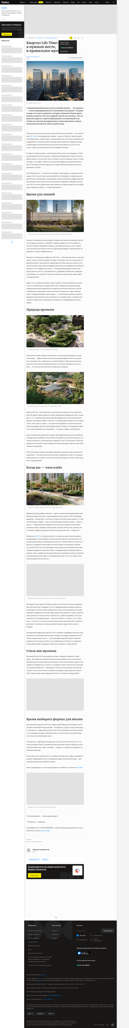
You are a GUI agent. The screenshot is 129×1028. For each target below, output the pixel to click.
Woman (84, 2)
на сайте (79, 767)
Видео (73, 2)
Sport (90, 2)
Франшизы (57, 2)
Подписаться (34, 887)
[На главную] (5, 2)
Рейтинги (48, 2)
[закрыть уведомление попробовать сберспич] (74, 43)
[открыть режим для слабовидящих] (71, 37)
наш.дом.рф (44, 830)
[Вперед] (86, 851)
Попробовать (64, 51)
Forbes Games (35, 2)
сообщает (69, 1014)
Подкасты (65, 2)
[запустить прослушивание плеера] (74, 37)
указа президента (42, 1020)
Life (78, 2)
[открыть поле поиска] (113, 2)
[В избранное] (52, 848)
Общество (31, 916)
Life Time (32, 136)
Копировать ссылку (76, 57)
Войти (107, 2)
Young (96, 2)
